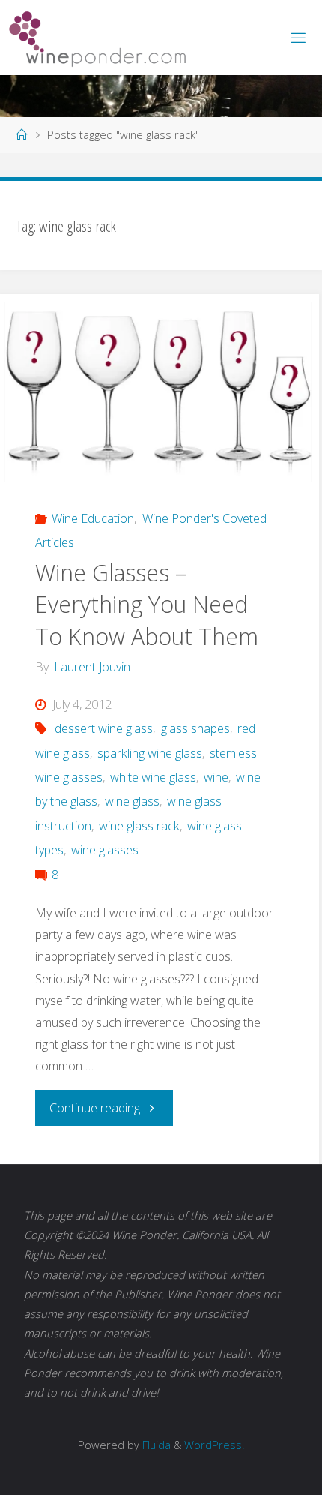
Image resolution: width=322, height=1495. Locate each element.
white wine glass (153, 777)
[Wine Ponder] (97, 37)
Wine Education (93, 518)
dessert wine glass (104, 728)
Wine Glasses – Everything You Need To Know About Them (146, 604)
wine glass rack (139, 826)
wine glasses (105, 850)
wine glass (132, 801)
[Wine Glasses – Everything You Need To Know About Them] (158, 392)
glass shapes (195, 728)
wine (216, 777)
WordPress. (214, 1444)
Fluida (155, 1444)
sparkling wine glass (149, 753)
